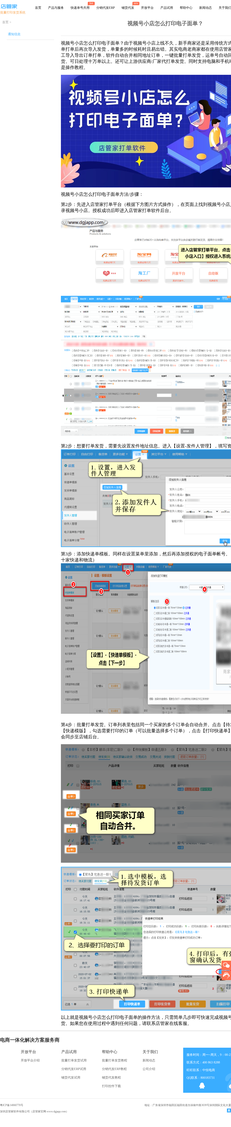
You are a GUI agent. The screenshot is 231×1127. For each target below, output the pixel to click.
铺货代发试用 (70, 1077)
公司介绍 (149, 1069)
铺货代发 (128, 7)
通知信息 (14, 34)
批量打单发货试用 (74, 1060)
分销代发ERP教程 (114, 1069)
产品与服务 (56, 7)
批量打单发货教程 (114, 1060)
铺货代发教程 (111, 1077)
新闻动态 (205, 7)
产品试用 (166, 7)
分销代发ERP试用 (73, 1069)
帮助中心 (186, 7)
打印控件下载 (111, 1086)
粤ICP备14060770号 (11, 1105)
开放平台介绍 (30, 1060)
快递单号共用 (80, 7)
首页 (38, 7)
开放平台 (147, 7)
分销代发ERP (105, 7)
